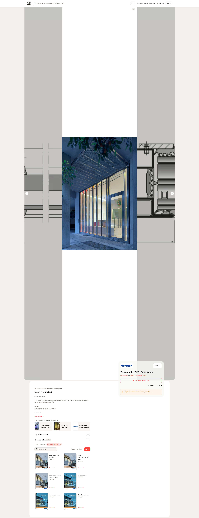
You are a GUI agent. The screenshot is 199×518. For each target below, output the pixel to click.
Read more (38, 416)
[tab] (37, 444)
